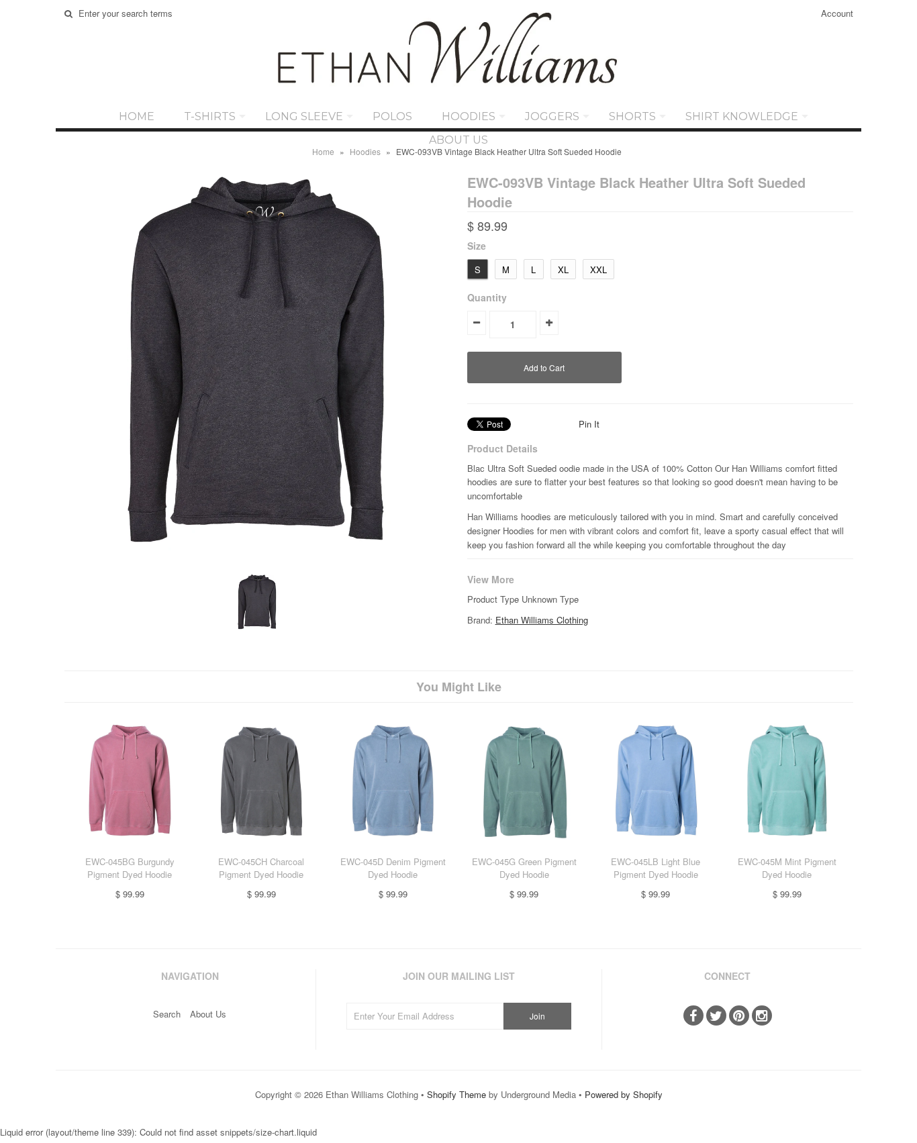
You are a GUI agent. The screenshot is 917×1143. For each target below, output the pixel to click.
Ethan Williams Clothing (541, 619)
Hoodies (468, 116)
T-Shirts (210, 116)
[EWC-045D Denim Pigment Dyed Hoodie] (392, 848)
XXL (598, 269)
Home (136, 116)
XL (563, 269)
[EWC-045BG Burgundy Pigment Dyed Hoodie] (130, 848)
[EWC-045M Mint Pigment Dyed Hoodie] (787, 848)
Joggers (552, 116)
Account (837, 13)
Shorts (632, 116)
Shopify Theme (456, 1094)
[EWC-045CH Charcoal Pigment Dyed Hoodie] (261, 848)
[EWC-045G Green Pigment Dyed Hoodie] (524, 848)
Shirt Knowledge (741, 116)
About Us (458, 140)
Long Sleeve (304, 116)
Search (167, 1013)
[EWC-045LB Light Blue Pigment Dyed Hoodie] (655, 848)
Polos (392, 116)
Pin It (589, 423)
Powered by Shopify (624, 1094)
